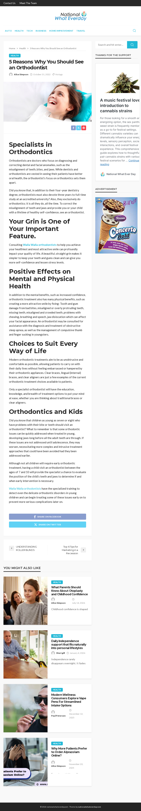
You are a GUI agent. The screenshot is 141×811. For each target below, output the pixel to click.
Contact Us (9, 3)
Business (41, 30)
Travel (80, 30)
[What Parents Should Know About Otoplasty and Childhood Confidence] (25, 601)
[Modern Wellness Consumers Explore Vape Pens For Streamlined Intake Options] (25, 708)
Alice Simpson (21, 74)
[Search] (134, 31)
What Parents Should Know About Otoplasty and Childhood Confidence (69, 591)
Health (19, 30)
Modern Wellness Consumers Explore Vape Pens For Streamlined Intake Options (68, 700)
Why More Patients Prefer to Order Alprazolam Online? (69, 752)
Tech (29, 30)
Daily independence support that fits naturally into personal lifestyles (68, 644)
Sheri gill (60, 653)
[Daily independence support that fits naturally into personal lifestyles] (25, 654)
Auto (8, 30)
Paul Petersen (58, 715)
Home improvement (61, 30)
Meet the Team (28, 3)
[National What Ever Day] (70, 16)
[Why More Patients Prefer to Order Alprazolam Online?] (25, 762)
